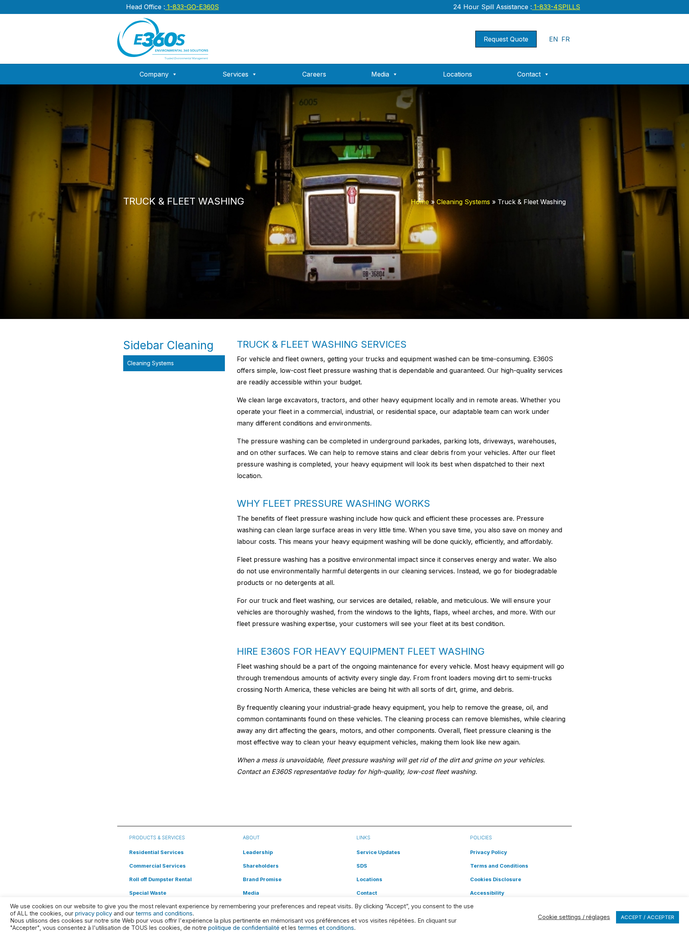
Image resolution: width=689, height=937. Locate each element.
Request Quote (506, 39)
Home (420, 202)
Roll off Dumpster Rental (160, 879)
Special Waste (147, 893)
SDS (361, 866)
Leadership (258, 852)
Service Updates (378, 852)
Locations (457, 74)
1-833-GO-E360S (192, 7)
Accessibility (487, 893)
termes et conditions (326, 927)
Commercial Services (157, 866)
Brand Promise (262, 879)
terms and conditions (164, 913)
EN (553, 39)
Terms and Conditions (499, 866)
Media (380, 74)
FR (565, 39)
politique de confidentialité (244, 927)
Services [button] (235, 74)
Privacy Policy (488, 852)
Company (154, 74)
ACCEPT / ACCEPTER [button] (647, 917)
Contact (529, 74)
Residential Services (156, 852)
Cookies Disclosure (495, 879)
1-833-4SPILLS (556, 7)
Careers (314, 74)
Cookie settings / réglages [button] (574, 917)
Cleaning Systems (463, 202)
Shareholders (261, 866)
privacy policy (93, 913)
